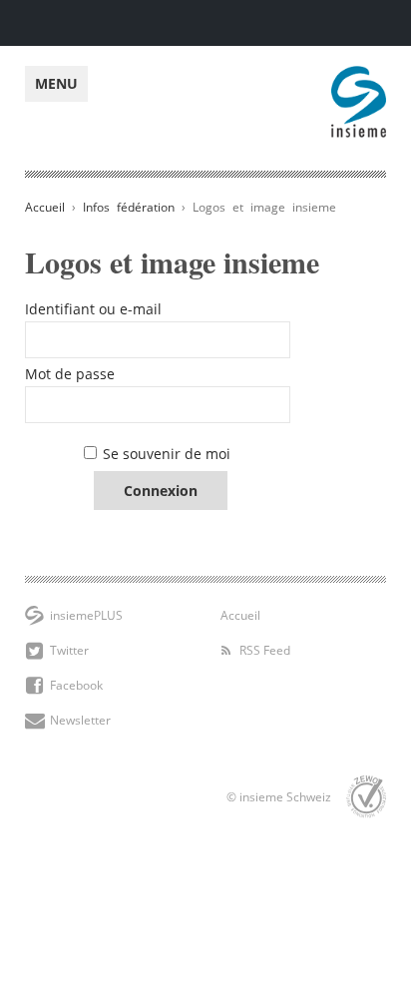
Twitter (69, 650)
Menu (56, 83)
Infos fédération (129, 207)
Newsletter (80, 720)
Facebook (76, 685)
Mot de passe (70, 373)
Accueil (45, 207)
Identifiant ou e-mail (93, 308)
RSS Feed (264, 650)
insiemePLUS (86, 615)
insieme (358, 77)
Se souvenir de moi (166, 453)
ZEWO (366, 796)
